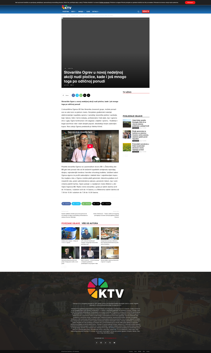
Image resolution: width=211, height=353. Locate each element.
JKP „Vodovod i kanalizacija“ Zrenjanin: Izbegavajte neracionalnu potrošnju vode (89, 242)
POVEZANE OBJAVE (70, 223)
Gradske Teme (74, 15)
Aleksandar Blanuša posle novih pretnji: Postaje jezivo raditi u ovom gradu (69, 262)
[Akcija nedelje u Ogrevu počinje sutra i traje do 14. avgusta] (110, 252)
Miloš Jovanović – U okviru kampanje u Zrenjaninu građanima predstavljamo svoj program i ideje (90, 262)
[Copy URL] (88, 95)
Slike (144, 351)
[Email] (84, 95)
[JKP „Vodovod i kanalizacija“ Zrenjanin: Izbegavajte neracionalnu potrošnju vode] (90, 233)
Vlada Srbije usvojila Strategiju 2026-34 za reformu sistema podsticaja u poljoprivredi (140, 123)
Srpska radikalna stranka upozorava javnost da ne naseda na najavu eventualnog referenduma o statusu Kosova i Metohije (74, 215)
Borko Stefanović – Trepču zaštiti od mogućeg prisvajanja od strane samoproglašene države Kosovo (106, 215)
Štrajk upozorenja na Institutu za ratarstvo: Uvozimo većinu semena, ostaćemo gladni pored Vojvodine (140, 135)
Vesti (68, 15)
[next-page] (65, 267)
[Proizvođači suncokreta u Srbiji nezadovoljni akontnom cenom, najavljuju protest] (127, 147)
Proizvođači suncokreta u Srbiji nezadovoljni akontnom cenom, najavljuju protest (140, 147)
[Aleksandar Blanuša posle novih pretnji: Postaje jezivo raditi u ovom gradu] (70, 252)
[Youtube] (114, 342)
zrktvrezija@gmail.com (110, 338)
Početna (131, 351)
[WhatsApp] (81, 95)
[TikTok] (105, 342)
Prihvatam (190, 2)
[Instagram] (101, 342)
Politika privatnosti (104, 2)
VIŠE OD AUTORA (90, 223)
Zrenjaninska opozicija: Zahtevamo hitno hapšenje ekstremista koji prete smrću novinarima (109, 242)
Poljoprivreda (135, 128)
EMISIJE (139, 351)
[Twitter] (77, 95)
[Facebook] (73, 95)
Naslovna (63, 15)
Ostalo (148, 351)
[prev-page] (62, 267)
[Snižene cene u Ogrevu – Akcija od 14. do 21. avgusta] (70, 233)
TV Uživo (127, 92)
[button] (138, 12)
